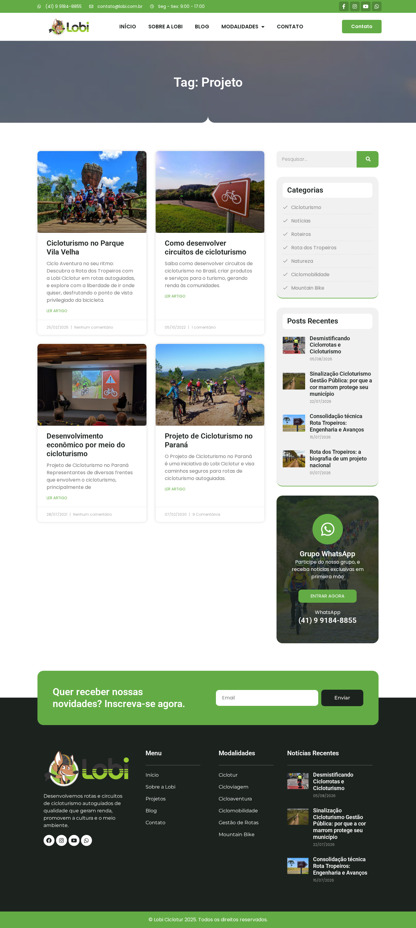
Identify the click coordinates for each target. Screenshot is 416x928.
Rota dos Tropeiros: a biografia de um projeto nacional (338, 458)
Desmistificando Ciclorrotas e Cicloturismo (330, 345)
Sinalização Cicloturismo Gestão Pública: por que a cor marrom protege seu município (341, 383)
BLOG (202, 26)
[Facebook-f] (344, 6)
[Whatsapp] (377, 6)
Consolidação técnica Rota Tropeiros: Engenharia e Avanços (337, 423)
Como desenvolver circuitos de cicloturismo (205, 247)
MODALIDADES (239, 26)
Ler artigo (57, 310)
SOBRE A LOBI (165, 26)
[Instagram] (355, 6)
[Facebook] (49, 840)
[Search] (368, 159)
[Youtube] (366, 6)
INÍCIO (127, 26)
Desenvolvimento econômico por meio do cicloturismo (86, 445)
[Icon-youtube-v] (74, 840)
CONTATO (290, 26)
